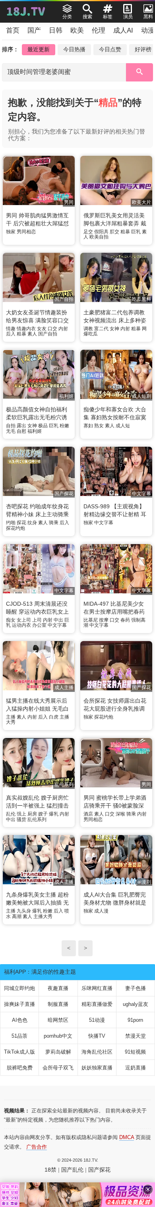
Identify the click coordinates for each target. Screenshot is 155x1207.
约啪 (10, 522)
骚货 (21, 819)
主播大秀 (42, 916)
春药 (125, 620)
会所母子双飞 (58, 1068)
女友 (41, 328)
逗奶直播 (135, 1068)
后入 (10, 334)
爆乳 (53, 814)
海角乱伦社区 (96, 1052)
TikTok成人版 (19, 1052)
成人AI (123, 30)
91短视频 (135, 1052)
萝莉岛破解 (58, 1052)
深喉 (120, 814)
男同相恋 (26, 231)
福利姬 (34, 431)
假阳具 (101, 231)
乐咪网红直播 (96, 988)
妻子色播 (135, 988)
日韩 (55, 30)
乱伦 (10, 814)
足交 (88, 231)
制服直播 (58, 1004)
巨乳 (136, 231)
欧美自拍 (98, 237)
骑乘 (53, 522)
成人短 (123, 425)
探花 (21, 522)
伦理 (98, 30)
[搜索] (139, 72)
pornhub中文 (58, 1036)
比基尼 (90, 620)
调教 (88, 328)
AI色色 (19, 1020)
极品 (43, 425)
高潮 (16, 916)
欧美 (77, 30)
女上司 (24, 620)
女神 (114, 328)
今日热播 (74, 49)
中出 (58, 620)
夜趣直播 (58, 988)
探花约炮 (15, 528)
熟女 (99, 425)
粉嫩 (64, 425)
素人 (32, 334)
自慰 (21, 431)
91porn (135, 1020)
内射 (63, 328)
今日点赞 (110, 49)
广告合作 (36, 1147)
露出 (21, 425)
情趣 (10, 328)
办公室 (39, 625)
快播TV (96, 1036)
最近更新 (38, 49)
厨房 (32, 814)
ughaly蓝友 (135, 1004)
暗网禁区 (58, 1020)
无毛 (10, 431)
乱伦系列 (36, 819)
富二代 (101, 328)
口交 (52, 328)
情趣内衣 (26, 328)
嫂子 (43, 814)
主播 (10, 717)
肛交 (114, 231)
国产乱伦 (72, 1169)
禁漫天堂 (135, 1036)
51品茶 (19, 1036)
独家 (10, 231)
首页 (12, 30)
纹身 (32, 522)
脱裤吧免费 (20, 1068)
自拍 (10, 425)
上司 (37, 620)
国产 (34, 30)
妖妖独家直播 (96, 1068)
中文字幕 (103, 522)
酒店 (88, 814)
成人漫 (101, 911)
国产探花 (99, 1169)
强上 (21, 814)
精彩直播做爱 (96, 1004)
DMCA (126, 1137)
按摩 (103, 620)
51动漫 (97, 1020)
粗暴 (125, 231)
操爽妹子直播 (19, 1004)
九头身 (24, 911)
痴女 (10, 620)
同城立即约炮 (19, 988)
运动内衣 (21, 625)
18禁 (50, 1169)
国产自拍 (47, 334)
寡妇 (88, 425)
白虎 (53, 717)
